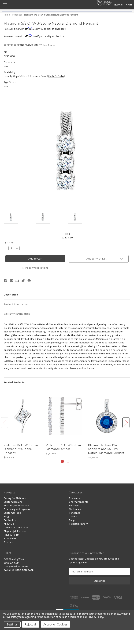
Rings (72, 520)
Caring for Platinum (15, 498)
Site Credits (10, 538)
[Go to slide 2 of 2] (68, 461)
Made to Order (56, 76)
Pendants (74, 512)
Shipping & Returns (15, 531)
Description (11, 294)
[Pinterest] (29, 280)
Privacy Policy (11, 534)
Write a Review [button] (47, 45)
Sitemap (8, 542)
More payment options (35, 267)
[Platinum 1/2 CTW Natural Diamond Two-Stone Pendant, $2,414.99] (23, 416)
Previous (4, 422)
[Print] (17, 280)
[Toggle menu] (5, 5)
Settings (12, 624)
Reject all (30, 624)
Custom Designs (13, 501)
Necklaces (75, 509)
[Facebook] (5, 280)
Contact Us (10, 520)
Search (118, 4)
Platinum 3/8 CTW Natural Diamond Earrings (63, 447)
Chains (73, 516)
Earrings (74, 505)
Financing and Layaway (17, 509)
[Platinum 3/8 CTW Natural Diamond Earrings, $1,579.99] (65, 416)
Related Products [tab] (14, 382)
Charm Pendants (78, 501)
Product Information (16, 304)
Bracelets (74, 498)
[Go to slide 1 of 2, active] (62, 461)
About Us (9, 523)
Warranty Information (17, 313)
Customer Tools (12, 512)
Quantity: (9, 242)
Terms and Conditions (16, 527)
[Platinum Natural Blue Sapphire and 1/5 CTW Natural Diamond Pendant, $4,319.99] (107, 416)
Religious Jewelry (78, 523)
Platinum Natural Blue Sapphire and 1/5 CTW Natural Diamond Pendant (106, 449)
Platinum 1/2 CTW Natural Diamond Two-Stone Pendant (21, 449)
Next (125, 422)
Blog (6, 516)
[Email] (11, 280)
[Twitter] (23, 280)
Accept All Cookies (55, 624)
